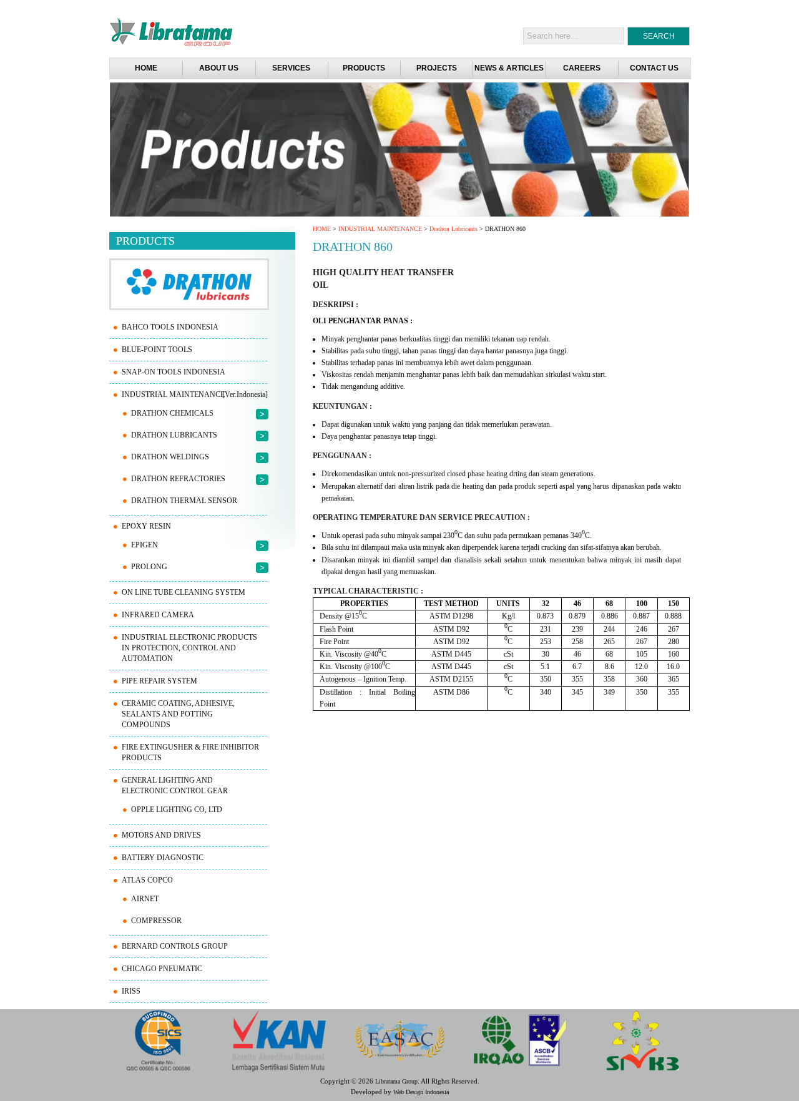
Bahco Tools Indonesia (170, 327)
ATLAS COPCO (147, 880)
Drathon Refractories (178, 478)
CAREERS (581, 68)
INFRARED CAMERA (158, 614)
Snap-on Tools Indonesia (173, 372)
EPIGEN (144, 545)
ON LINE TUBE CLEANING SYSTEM (183, 592)
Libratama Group (396, 1081)
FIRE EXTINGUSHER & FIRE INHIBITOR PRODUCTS (190, 752)
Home (146, 68)
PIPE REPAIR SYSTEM (159, 681)
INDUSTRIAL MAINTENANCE (380, 228)
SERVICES (291, 68)
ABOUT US (218, 68)
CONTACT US (654, 68)
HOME (322, 228)
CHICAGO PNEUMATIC (162, 968)
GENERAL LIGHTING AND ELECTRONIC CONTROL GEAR (175, 785)
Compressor (156, 920)
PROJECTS (436, 68)
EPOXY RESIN (146, 526)
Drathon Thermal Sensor (184, 500)
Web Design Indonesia (421, 1092)
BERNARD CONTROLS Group (175, 946)
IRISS (131, 991)
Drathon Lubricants (453, 228)
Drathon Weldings (170, 457)
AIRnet (145, 898)
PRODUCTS (364, 68)
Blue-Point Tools (157, 349)
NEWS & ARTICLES (509, 68)
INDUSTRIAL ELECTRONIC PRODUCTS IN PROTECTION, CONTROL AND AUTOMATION (189, 648)
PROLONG (149, 566)
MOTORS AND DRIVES (161, 835)
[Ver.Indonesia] (245, 394)
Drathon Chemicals (172, 413)
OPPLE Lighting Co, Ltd (176, 809)
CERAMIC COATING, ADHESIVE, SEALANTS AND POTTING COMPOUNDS (178, 714)
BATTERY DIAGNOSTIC (162, 857)
